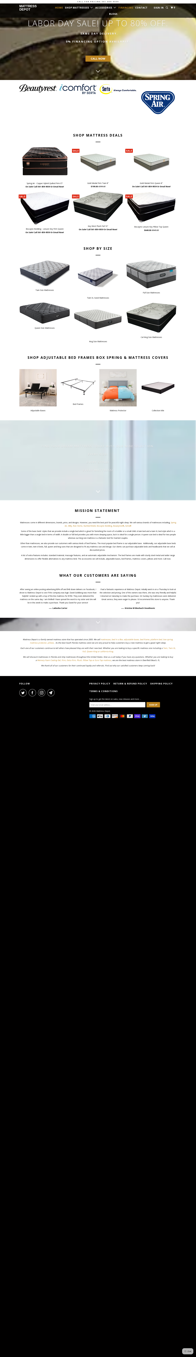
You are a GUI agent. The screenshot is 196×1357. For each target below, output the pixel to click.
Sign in (159, 7)
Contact (141, 7)
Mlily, (70, 526)
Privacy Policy (99, 683)
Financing (125, 7)
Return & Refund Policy (130, 683)
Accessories (104, 7)
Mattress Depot (28, 7)
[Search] (167, 7)
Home (59, 7)
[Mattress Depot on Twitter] (23, 692)
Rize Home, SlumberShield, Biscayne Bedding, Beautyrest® (98, 526)
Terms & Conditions (103, 691)
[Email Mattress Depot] (51, 692)
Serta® (128, 526)
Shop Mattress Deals (98, 135)
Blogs (113, 13)
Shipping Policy (161, 683)
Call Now (98, 58)
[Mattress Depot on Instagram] (42, 692)
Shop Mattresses (77, 7)
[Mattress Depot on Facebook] (33, 692)
